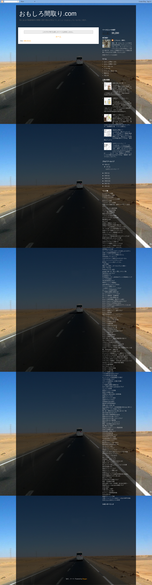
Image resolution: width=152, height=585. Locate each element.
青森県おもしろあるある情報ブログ (113, 485)
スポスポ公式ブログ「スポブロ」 (112, 247)
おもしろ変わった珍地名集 (110, 320)
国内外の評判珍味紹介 (109, 403)
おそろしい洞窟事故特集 (109, 492)
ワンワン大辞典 (107, 388)
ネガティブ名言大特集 (109, 368)
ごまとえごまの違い (108, 491)
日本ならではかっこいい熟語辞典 (112, 427)
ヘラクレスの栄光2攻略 (109, 215)
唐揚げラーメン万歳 (108, 496)
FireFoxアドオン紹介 (108, 269)
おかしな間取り (108, 62)
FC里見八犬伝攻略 (108, 197)
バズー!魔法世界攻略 (108, 212)
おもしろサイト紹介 (108, 307)
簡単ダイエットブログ (109, 468)
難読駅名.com (106, 219)
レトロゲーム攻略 (107, 193)
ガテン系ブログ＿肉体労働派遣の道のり (114, 338)
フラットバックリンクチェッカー (112, 260)
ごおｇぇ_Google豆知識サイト (111, 342)
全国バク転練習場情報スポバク (111, 253)
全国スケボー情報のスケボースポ (112, 230)
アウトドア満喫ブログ (109, 286)
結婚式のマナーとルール (109, 472)
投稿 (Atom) (27, 41)
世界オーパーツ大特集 (109, 390)
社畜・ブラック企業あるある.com (112, 461)
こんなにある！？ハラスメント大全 (113, 344)
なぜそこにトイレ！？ (119, 143)
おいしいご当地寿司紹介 (109, 290)
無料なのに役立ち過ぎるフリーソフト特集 (115, 452)
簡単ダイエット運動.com (109, 470)
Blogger (84, 579)
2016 (106, 186)
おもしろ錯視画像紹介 (109, 334)
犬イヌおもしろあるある (109, 455)
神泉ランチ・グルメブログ (110, 463)
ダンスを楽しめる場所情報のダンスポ (113, 228)
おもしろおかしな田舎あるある (111, 303)
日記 (105, 75)
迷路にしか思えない (119, 115)
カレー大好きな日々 (108, 340)
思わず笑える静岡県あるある (111, 414)
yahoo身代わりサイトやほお (110, 284)
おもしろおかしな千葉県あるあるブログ (114, 301)
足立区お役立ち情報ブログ (110, 479)
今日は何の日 (106, 494)
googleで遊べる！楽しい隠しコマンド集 (114, 271)
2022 (106, 173)
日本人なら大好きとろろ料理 (111, 500)
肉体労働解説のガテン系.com (111, 476)
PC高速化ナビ (106, 275)
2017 (106, 183)
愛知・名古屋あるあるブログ (111, 424)
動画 (105, 73)
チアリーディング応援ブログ (111, 351)
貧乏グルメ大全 (107, 478)
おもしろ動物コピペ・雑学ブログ (112, 310)
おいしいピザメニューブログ (111, 294)
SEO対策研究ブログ (108, 281)
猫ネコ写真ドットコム (109, 457)
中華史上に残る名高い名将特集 (111, 394)
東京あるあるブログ (108, 440)
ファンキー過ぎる (109, 71)
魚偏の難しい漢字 (107, 489)
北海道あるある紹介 (108, 401)
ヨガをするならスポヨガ (109, 234)
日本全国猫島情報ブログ (109, 435)
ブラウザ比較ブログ (108, 379)
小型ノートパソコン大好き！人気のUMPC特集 (116, 498)
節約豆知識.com (107, 466)
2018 (106, 181)
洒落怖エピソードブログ (109, 450)
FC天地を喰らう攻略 (108, 195)
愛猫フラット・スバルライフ (111, 422)
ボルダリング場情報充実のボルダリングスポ (115, 236)
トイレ (106, 68)
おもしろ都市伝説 (107, 333)
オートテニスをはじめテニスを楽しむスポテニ (116, 251)
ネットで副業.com (107, 372)
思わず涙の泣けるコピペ (109, 412)
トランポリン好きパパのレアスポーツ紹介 (115, 359)
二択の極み (105, 264)
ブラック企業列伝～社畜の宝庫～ (112, 381)
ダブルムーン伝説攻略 (109, 210)
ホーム (58, 37)
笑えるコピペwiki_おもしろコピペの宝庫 (114, 465)
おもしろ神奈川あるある (109, 325)
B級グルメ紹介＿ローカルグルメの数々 (114, 266)
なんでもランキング (108, 366)
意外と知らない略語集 (109, 420)
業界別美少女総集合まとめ (110, 444)
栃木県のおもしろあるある (110, 442)
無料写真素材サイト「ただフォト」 (113, 314)
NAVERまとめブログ (108, 273)
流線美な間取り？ (118, 130)
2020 (106, 175)
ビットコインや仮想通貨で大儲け (112, 377)
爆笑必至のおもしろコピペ (110, 453)
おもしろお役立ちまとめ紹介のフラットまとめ (116, 305)
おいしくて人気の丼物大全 (110, 297)
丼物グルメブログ (107, 396)
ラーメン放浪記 (107, 383)
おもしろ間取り (108, 64)
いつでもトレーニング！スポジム (112, 240)
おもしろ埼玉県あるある (109, 318)
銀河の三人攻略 (107, 201)
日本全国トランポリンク (109, 256)
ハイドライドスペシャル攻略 (111, 199)
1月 (107, 167)
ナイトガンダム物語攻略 (109, 208)
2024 (106, 164)
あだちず (105, 221)
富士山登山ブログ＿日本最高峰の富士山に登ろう (117, 407)
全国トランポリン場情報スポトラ (112, 232)
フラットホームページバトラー (111, 316)
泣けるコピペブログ (108, 448)
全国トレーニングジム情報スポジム (113, 254)
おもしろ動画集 (107, 312)
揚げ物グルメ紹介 (107, 425)
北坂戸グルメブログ (108, 399)
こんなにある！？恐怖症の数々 (111, 346)
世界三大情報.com (107, 392)
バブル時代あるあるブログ (110, 373)
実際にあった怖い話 (108, 405)
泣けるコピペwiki (107, 446)
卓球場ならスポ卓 (107, 249)
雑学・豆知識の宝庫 (108, 481)
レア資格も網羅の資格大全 (110, 292)
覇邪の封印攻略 (107, 214)
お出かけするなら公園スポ (110, 241)
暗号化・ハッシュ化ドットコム (111, 262)
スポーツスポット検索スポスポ (111, 245)
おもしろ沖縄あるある (109, 321)
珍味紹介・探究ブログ (109, 459)
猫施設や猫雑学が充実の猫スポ (111, 225)
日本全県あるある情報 (109, 437)
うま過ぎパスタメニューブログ (111, 288)
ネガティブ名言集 (107, 370)
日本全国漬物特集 (107, 433)
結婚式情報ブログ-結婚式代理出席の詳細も (115, 474)
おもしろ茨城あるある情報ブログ (112, 331)
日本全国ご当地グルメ (109, 431)
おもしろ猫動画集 (107, 323)
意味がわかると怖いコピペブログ (112, 418)
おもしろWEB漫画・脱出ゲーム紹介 (113, 299)
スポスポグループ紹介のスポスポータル (114, 258)
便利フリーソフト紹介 (109, 398)
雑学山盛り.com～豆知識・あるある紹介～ (115, 483)
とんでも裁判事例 (107, 364)
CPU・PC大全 (106, 267)
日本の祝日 (105, 487)
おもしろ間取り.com (48, 13)
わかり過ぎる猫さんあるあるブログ (113, 386)
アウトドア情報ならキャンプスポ (112, 243)
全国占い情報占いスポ (109, 223)
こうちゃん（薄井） (120, 40)
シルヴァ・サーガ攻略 (109, 202)
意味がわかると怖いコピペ (110, 416)
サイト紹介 (107, 66)
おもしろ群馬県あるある (109, 329)
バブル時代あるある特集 (109, 375)
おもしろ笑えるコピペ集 (109, 327)
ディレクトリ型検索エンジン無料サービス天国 (116, 353)
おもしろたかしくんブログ (110, 308)
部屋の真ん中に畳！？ (119, 83)
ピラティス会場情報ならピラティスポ (113, 227)
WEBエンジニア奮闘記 (109, 282)
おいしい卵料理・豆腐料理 (110, 295)
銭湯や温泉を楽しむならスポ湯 (111, 238)
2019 (106, 178)
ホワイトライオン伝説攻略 (110, 217)
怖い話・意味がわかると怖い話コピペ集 (114, 411)
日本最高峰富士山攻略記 (109, 438)
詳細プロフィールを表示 (109, 55)
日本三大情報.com (107, 429)
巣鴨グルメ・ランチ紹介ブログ (111, 409)
